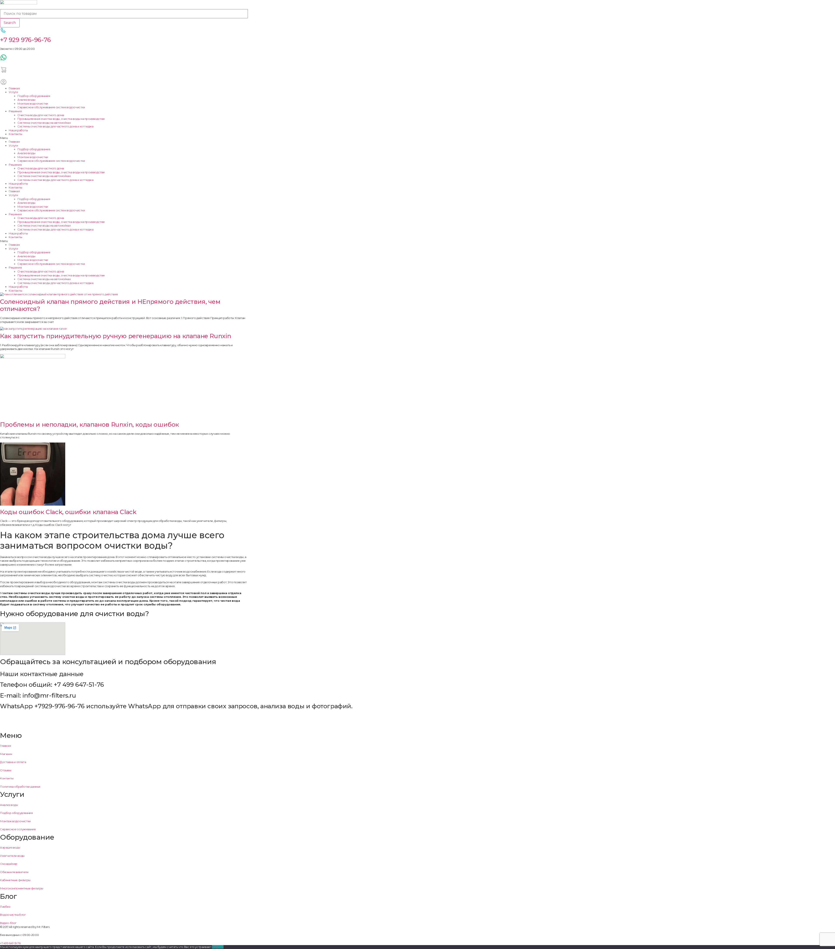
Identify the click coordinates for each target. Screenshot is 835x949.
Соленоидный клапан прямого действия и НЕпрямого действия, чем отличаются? (110, 305)
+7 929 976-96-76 (25, 39)
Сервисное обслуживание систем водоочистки (51, 107)
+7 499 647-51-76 (10, 943)
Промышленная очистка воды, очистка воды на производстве (61, 118)
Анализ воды (26, 99)
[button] (124, 138)
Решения (15, 111)
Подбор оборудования (33, 96)
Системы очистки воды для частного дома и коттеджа (55, 126)
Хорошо (218, 947)
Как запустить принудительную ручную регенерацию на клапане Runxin (115, 336)
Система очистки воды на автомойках (44, 122)
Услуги (13, 92)
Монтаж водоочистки (32, 103)
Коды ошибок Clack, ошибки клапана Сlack (68, 512)
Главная (14, 88)
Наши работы (18, 130)
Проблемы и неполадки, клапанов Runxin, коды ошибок (89, 424)
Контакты (15, 134)
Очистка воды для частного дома (40, 115)
